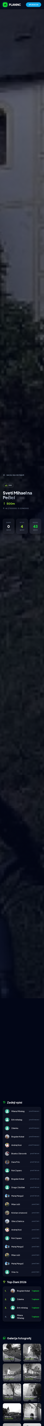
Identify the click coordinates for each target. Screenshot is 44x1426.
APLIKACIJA (33, 5)
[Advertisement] (22, 1021)
